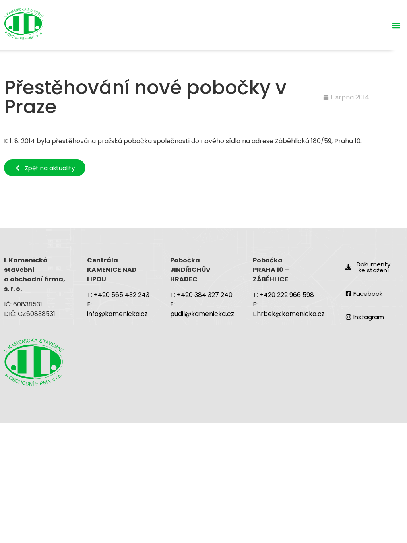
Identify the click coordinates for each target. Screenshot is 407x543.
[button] (396, 25)
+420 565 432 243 (121, 294)
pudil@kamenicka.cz (202, 313)
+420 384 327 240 (205, 294)
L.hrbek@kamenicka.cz (289, 313)
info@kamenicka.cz (118, 313)
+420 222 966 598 (287, 294)
